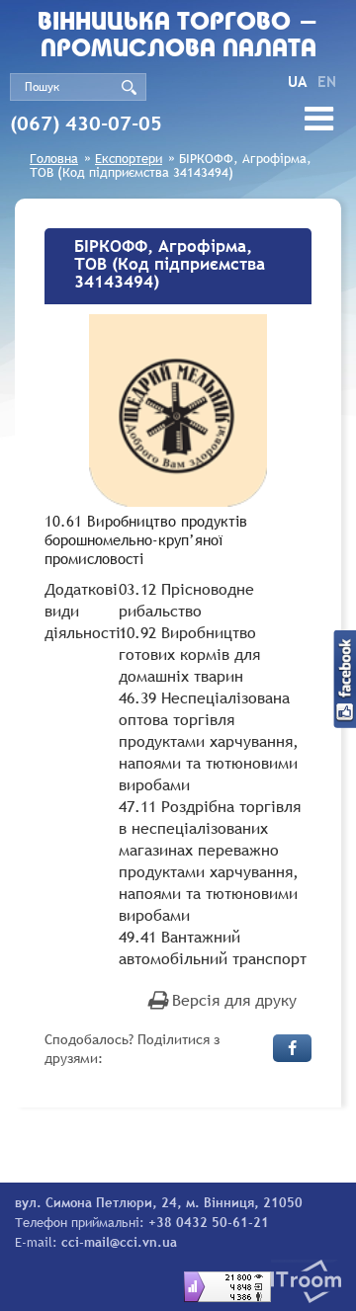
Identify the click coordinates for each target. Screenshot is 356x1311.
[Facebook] (292, 1048)
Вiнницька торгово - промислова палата (178, 36)
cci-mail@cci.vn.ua (119, 1242)
